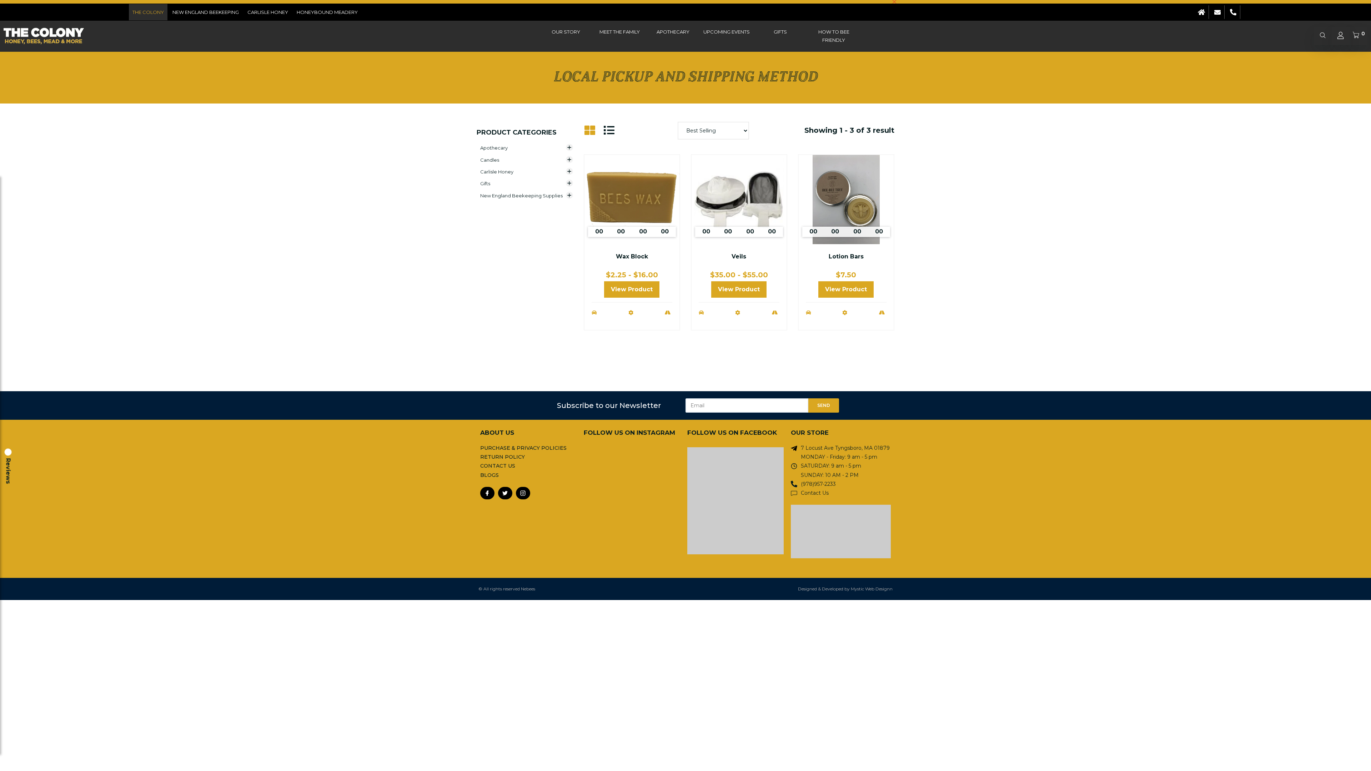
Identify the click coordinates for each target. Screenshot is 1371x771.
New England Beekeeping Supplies (521, 195)
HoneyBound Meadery (327, 12)
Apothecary (673, 32)
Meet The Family (619, 32)
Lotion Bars (846, 256)
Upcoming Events (726, 32)
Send (823, 405)
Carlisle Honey (267, 12)
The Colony (148, 12)
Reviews (8, 471)
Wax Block (632, 256)
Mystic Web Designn (872, 588)
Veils (739, 256)
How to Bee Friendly (833, 36)
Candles (489, 160)
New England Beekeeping (205, 12)
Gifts (780, 32)
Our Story (566, 32)
